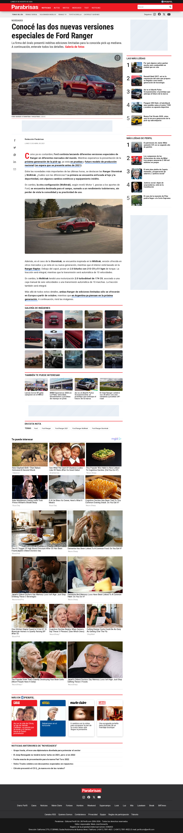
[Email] (14, 169)
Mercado (76, 8)
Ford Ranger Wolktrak (80, 428)
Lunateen (141, 805)
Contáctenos (80, 814)
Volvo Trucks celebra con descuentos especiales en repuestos (43, 764)
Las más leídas (136, 58)
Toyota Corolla (75, 14)
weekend (110, 703)
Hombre (79, 805)
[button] (117, 58)
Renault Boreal (31, 14)
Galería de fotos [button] (74, 47)
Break (151, 805)
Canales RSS (50, 814)
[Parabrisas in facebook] (160, 14)
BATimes (162, 805)
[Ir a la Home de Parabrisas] (25, 7)
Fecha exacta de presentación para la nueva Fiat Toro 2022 (41, 759)
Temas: (28, 428)
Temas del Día (17, 14)
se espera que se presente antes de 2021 (58, 165)
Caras (33, 805)
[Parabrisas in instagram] (155, 14)
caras (24, 703)
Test (86, 8)
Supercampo (105, 805)
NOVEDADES (17, 20)
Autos (57, 8)
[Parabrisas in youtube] (169, 14)
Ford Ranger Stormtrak (100, 428)
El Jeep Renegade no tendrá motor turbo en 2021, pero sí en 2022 (44, 755)
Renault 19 (62, 14)
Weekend (91, 805)
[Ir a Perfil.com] (166, 2)
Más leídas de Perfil (139, 138)
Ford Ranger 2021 (61, 428)
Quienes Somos (65, 814)
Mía (131, 805)
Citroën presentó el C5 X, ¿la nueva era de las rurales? (39, 768)
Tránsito (134, 814)
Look (117, 805)
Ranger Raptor (32, 268)
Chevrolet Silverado (91, 14)
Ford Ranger (46, 428)
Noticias (46, 8)
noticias (53, 703)
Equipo (103, 814)
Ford (36, 428)
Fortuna (69, 805)
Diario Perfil (22, 805)
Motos (66, 8)
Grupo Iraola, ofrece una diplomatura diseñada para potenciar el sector (47, 750)
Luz (124, 805)
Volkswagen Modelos (48, 14)
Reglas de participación (118, 814)
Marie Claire (57, 805)
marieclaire (81, 703)
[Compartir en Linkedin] (14, 162)
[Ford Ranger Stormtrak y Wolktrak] (34, 319)
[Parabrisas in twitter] (164, 14)
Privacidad (92, 814)
